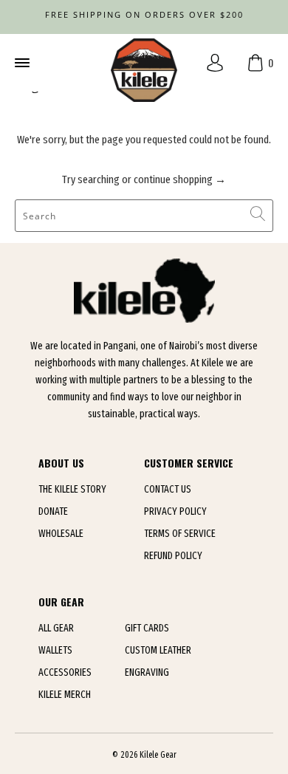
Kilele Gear (158, 755)
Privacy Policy (175, 511)
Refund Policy (173, 555)
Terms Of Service (180, 533)
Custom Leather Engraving (158, 661)
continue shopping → (180, 179)
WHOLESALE (60, 533)
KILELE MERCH (64, 694)
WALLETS (55, 650)
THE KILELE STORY (72, 489)
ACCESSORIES (65, 672)
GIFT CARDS (147, 628)
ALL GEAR (56, 628)
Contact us (167, 489)
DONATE (53, 511)
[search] (144, 215)
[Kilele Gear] (144, 62)
